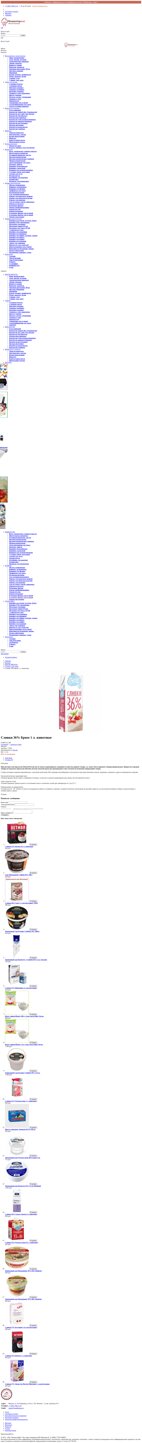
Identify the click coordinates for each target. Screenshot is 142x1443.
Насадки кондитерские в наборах (21, 159)
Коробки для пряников (18, 234)
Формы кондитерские (12, 183)
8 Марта (12, 262)
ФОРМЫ (8, 566)
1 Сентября (13, 264)
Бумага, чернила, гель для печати (22, 148)
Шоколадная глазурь (17, 142)
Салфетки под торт (16, 230)
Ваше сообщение (7, 813)
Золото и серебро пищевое (19, 106)
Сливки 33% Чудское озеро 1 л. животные (21, 1101)
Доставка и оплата (11, 1414)
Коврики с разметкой (17, 168)
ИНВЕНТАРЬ (10, 532)
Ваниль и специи (15, 65)
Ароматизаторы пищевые (19, 61)
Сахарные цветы (15, 86)
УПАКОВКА (10, 601)
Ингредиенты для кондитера (15, 56)
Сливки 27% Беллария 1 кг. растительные (21, 1327)
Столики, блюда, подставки (19, 172)
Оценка (3, 807)
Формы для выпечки (17, 200)
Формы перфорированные (19, 207)
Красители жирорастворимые (20, 121)
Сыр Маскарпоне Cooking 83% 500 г (18, 875)
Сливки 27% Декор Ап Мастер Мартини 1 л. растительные (27, 1384)
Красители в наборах (17, 129)
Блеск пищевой (15, 110)
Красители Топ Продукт (18, 116)
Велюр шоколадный (16, 136)
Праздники (9, 254)
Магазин (8, 1423)
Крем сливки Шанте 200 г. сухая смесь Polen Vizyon (24, 1016)
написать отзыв (15, 744)
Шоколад (8, 131)
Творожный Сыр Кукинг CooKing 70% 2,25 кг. (22, 1073)
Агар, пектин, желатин (17, 60)
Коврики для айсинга (17, 189)
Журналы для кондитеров (19, 181)
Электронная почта (8, 804)
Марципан (13, 73)
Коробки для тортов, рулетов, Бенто (22, 221)
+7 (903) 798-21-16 (11, 6)
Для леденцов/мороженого (19, 194)
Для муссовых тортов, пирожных (21, 202)
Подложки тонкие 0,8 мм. (18, 226)
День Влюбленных (16, 260)
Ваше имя (4, 802)
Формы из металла (16, 204)
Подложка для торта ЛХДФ (19, 228)
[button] (2, 28)
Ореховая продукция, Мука (19, 69)
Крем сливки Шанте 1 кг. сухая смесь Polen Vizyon (24, 1044)
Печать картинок (11, 144)
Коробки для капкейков (18, 232)
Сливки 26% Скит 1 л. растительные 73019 (21, 903)
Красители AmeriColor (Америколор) (23, 112)
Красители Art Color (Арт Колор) (21, 114)
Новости (8, 1427)
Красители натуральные (18, 123)
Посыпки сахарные (16, 91)
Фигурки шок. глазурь (17, 134)
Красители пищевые (12, 108)
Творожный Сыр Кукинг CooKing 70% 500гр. (22, 931)
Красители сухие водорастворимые (22, 119)
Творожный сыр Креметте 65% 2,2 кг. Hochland (23, 1186)
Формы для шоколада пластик (20, 198)
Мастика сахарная (16, 71)
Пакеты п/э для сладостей (18, 245)
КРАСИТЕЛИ (10, 327)
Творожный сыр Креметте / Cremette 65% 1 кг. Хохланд (26, 960)
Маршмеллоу (14, 101)
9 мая (11, 267)
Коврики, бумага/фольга (18, 166)
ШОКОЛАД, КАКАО (12, 349)
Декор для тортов (11, 82)
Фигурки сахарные (16, 88)
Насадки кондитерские (17, 157)
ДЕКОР (7, 301)
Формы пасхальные (16, 217)
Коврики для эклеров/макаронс (21, 170)
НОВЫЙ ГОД (14, 265)
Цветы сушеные (15, 95)
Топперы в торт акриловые (19, 93)
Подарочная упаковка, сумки (20, 252)
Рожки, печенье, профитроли (20, 75)
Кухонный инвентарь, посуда (20, 155)
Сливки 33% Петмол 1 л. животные (18, 1356)
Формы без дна (14, 209)
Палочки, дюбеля (15, 164)
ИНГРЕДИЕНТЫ (11, 274)
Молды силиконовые (17, 185)
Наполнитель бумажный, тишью (21, 249)
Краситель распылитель (18, 127)
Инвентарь (9, 149)
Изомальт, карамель (16, 67)
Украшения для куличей (18, 103)
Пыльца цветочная (16, 125)
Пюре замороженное (16, 58)
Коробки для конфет (17, 239)
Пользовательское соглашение (15, 1416)
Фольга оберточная (16, 250)
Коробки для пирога (16, 237)
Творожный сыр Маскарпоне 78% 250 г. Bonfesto (23, 1271)
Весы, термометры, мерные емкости (23, 151)
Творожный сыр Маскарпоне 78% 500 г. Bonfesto (23, 1299)
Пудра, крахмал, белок (17, 76)
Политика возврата (12, 1417)
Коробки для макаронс (17, 241)
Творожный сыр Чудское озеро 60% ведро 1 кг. (22, 1158)
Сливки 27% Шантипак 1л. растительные (21, 988)
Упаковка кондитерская (13, 219)
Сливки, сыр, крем (16, 80)
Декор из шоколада (16, 133)
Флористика (13, 179)
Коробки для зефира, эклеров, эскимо (23, 235)
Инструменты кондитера (18, 153)
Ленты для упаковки (17, 243)
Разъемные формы (16, 206)
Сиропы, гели (14, 78)
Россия (15, 750)
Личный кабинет (11, 657)
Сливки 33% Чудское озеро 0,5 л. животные (21, 1242)
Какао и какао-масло (17, 140)
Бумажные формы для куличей (21, 213)
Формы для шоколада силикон (21, 196)
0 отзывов (4, 744)
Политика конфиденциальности (16, 1419)
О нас (7, 1412)
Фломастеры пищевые (17, 118)
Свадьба (12, 256)
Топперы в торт (15, 99)
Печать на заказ (15, 146)
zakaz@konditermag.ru (40, 6)
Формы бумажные (16, 211)
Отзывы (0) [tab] (9, 760)
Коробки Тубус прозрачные (19, 222)
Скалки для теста (15, 174)
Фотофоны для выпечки (18, 177)
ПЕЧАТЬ (8, 362)
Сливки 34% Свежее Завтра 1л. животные (21, 1214)
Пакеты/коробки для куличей (20, 247)
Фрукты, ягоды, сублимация (20, 97)
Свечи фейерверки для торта (20, 104)
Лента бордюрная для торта (19, 162)
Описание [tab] (8, 758)
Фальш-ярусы (14, 176)
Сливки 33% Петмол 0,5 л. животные (19, 846)
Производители (10, 1430)
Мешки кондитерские (17, 161)
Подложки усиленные (17, 224)
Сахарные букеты (16, 84)
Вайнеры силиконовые (18, 187)
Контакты (8, 1425)
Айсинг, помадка (15, 63)
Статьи (7, 1428)
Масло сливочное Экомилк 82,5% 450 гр (20, 1129)
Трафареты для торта (17, 191)
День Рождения (15, 258)
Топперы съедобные (16, 89)
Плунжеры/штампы (16, 192)
